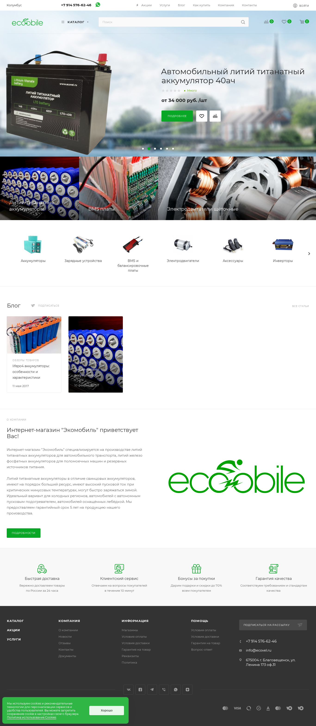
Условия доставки (136, 643)
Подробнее (177, 116)
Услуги (14, 639)
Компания (69, 621)
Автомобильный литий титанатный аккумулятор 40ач (233, 76)
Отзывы (65, 643)
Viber (164, 690)
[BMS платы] (118, 188)
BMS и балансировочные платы (133, 266)
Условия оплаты (134, 636)
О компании (68, 630)
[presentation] (309, 253)
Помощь (199, 621)
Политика (129, 662)
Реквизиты (130, 656)
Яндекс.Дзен (187, 690)
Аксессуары (233, 261)
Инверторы (283, 261)
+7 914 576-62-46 (76, 5)
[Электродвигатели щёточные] (237, 188)
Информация (135, 621)
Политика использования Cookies (31, 717)
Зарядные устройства (83, 261)
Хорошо (107, 710)
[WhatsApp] (98, 5)
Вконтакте (128, 690)
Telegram (152, 690)
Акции (13, 630)
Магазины (130, 630)
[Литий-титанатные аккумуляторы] (39, 188)
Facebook (140, 690)
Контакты (66, 649)
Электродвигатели (183, 261)
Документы (67, 656)
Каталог (15, 621)
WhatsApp (176, 690)
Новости (65, 636)
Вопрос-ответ (201, 649)
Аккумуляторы (33, 261)
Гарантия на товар (136, 649)
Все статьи (300, 306)
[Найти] (243, 22)
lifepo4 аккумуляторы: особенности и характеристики (31, 372)
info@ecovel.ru (258, 650)
